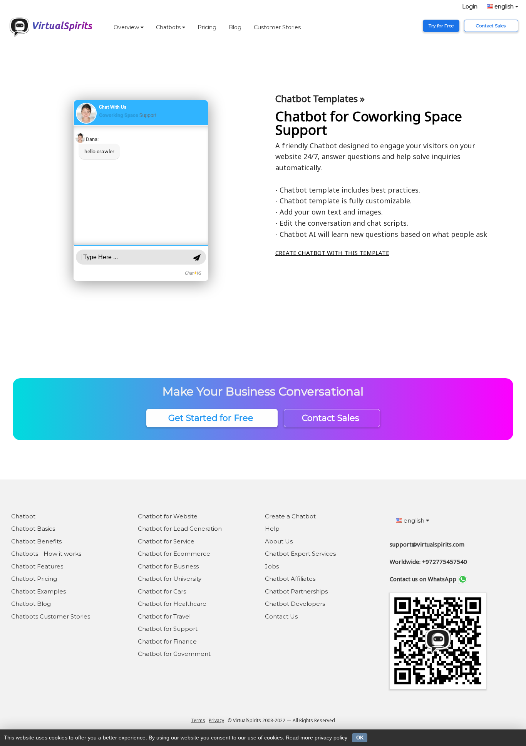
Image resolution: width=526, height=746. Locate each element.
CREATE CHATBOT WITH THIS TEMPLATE (332, 252)
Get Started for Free (212, 418)
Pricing (207, 27)
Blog (235, 27)
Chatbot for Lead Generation (180, 528)
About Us (279, 541)
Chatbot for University (169, 578)
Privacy (216, 720)
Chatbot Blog (31, 603)
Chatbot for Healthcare (172, 603)
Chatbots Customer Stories (50, 616)
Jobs (272, 566)
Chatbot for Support (168, 628)
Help (272, 528)
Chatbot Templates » (320, 98)
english (504, 6)
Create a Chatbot (290, 516)
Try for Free (441, 25)
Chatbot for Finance (167, 641)
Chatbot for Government (174, 653)
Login (469, 6)
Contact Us (281, 616)
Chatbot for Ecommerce (174, 553)
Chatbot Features (37, 566)
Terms (198, 720)
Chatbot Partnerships (296, 591)
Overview (127, 27)
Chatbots (169, 27)
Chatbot (23, 516)
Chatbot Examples (38, 591)
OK (360, 738)
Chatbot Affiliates (290, 578)
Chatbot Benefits (36, 541)
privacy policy (331, 737)
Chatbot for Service (166, 541)
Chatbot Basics (33, 528)
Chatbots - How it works (46, 553)
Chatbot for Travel (164, 616)
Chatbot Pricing (34, 578)
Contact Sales (491, 25)
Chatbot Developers (295, 603)
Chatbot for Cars (162, 591)
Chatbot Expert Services (300, 553)
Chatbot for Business (168, 566)
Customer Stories (277, 27)
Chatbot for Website (168, 516)
